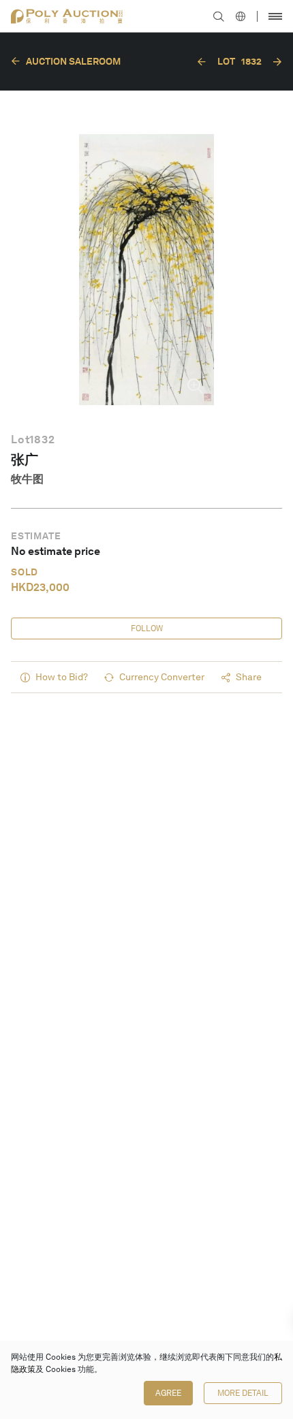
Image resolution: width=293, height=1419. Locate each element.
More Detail (242, 1393)
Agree (168, 1393)
